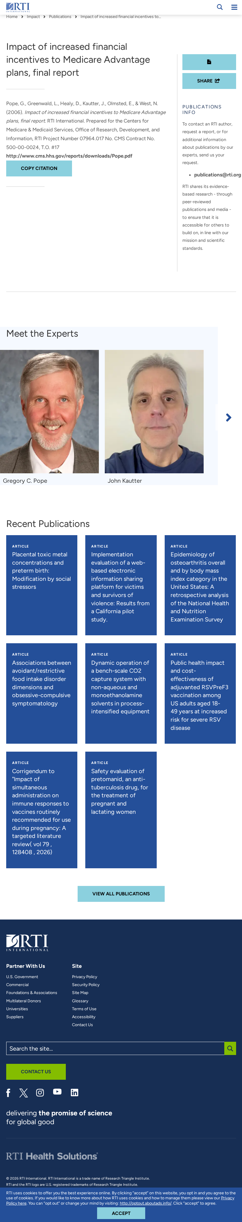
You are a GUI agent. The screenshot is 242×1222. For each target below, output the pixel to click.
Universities (17, 1009)
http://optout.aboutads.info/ (145, 1203)
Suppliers (15, 1017)
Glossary (80, 1001)
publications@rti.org (217, 175)
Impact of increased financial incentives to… (121, 17)
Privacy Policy (84, 977)
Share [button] (204, 81)
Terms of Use (84, 1009)
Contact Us (82, 1025)
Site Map (80, 993)
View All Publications (121, 894)
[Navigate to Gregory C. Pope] (49, 411)
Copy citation (39, 168)
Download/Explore (209, 62)
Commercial (17, 985)
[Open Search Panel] (219, 7)
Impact (33, 17)
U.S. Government (22, 977)
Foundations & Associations (31, 993)
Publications (60, 17)
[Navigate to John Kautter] (154, 411)
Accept (128, 1213)
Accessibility (83, 1017)
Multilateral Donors (23, 1001)
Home (12, 17)
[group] (52, 417)
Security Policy (85, 985)
